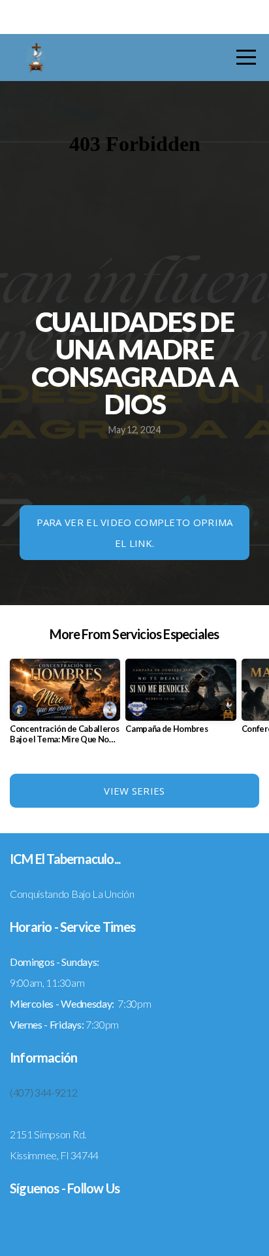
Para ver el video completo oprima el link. (135, 533)
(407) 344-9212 (44, 1092)
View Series (134, 790)
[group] (65, 706)
